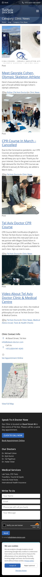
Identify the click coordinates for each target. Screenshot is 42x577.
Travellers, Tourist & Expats (13, 477)
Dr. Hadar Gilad (8, 461)
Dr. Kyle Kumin (8, 456)
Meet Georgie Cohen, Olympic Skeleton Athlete (21, 75)
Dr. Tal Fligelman (8, 459)
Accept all (12, 565)
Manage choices (21, 570)
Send (6, 533)
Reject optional (29, 565)
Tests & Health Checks (23, 323)
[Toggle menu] (37, 11)
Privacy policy (29, 561)
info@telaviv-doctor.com (12, 342)
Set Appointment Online (12, 358)
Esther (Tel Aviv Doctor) (17, 92)
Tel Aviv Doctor (13, 174)
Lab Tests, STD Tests (10, 474)
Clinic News (35, 92)
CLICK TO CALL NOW (13, 435)
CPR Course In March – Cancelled (19, 143)
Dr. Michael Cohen (9, 453)
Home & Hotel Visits (10, 480)
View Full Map (8, 403)
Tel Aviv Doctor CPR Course (16, 225)
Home (4, 22)
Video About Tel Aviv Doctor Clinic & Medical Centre (19, 297)
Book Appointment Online (13, 440)
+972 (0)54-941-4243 (14, 348)
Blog (9, 22)
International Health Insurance (14, 482)
